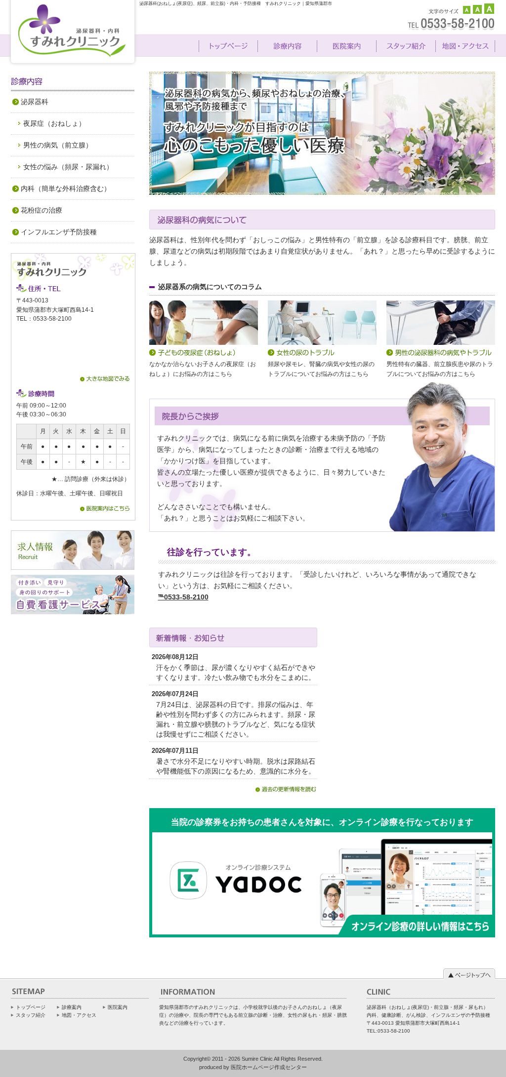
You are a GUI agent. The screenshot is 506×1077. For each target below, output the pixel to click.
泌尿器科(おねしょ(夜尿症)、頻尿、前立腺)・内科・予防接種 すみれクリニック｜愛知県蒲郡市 (235, 3)
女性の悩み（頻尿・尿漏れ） (68, 167)
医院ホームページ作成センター (269, 1067)
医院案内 (117, 1007)
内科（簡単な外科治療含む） (66, 188)
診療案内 (72, 1007)
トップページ (30, 1007)
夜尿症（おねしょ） (54, 123)
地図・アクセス (79, 1015)
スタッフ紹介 (30, 1015)
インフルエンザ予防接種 (59, 232)
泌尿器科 (34, 102)
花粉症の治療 (41, 210)
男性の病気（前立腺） (57, 145)
